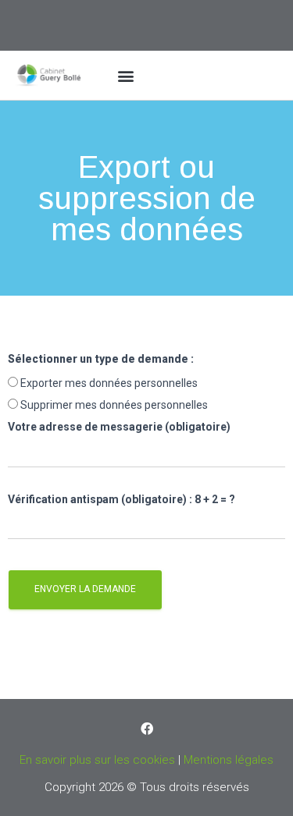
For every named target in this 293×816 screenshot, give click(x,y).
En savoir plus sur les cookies (97, 760)
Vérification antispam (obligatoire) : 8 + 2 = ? (121, 499)
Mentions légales (228, 760)
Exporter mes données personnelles (109, 383)
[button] (126, 75)
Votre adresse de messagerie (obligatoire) (119, 426)
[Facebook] (147, 728)
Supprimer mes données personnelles (114, 405)
